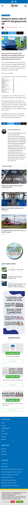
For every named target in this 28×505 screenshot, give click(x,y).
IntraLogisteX (4, 466)
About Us (3, 451)
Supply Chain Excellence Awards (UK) (13, 380)
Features (3, 425)
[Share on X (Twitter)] (12, 33)
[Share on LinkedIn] (5, 33)
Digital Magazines (5, 428)
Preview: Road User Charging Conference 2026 (15, 277)
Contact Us (4, 454)
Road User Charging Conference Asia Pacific (12, 469)
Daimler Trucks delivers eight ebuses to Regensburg (12, 208)
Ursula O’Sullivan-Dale (11, 27)
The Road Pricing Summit (13, 356)
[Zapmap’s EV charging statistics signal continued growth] (14, 177)
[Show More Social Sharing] (25, 33)
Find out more (12, 361)
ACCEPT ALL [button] (19, 501)
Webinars (3, 439)
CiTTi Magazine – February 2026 (15, 269)
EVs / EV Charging (6, 15)
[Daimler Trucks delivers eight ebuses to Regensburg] (14, 199)
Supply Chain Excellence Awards (9, 482)
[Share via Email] (19, 33)
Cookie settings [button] (5, 501)
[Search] (25, 5)
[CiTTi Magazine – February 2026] (4, 269)
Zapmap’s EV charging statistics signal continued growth (11, 186)
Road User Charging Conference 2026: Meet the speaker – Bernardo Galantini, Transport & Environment (17, 285)
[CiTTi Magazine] (14, 5)
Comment (3, 436)
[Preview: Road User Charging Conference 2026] (4, 276)
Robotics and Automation (7, 477)
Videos (3, 431)
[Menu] (2, 5)
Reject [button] (12, 501)
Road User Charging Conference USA (10, 474)
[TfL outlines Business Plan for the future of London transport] (14, 221)
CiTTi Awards (4, 463)
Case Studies (4, 433)
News (2, 422)
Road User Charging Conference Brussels (11, 472)
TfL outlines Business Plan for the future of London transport (13, 231)
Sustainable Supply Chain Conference (10, 485)
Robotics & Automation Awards (8, 480)
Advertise (3, 448)
